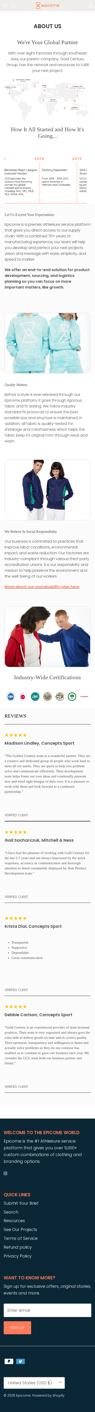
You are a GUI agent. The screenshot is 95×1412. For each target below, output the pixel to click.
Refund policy (18, 1247)
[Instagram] (5, 1173)
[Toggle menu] (5, 5)
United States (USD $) (30, 1383)
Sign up (17, 1327)
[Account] (90, 5)
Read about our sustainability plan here (42, 586)
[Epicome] (47, 5)
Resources (14, 1221)
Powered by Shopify (48, 1395)
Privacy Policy (18, 1256)
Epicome (23, 1395)
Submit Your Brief (21, 1203)
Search (11, 1212)
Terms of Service (21, 1238)
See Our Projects (20, 1229)
